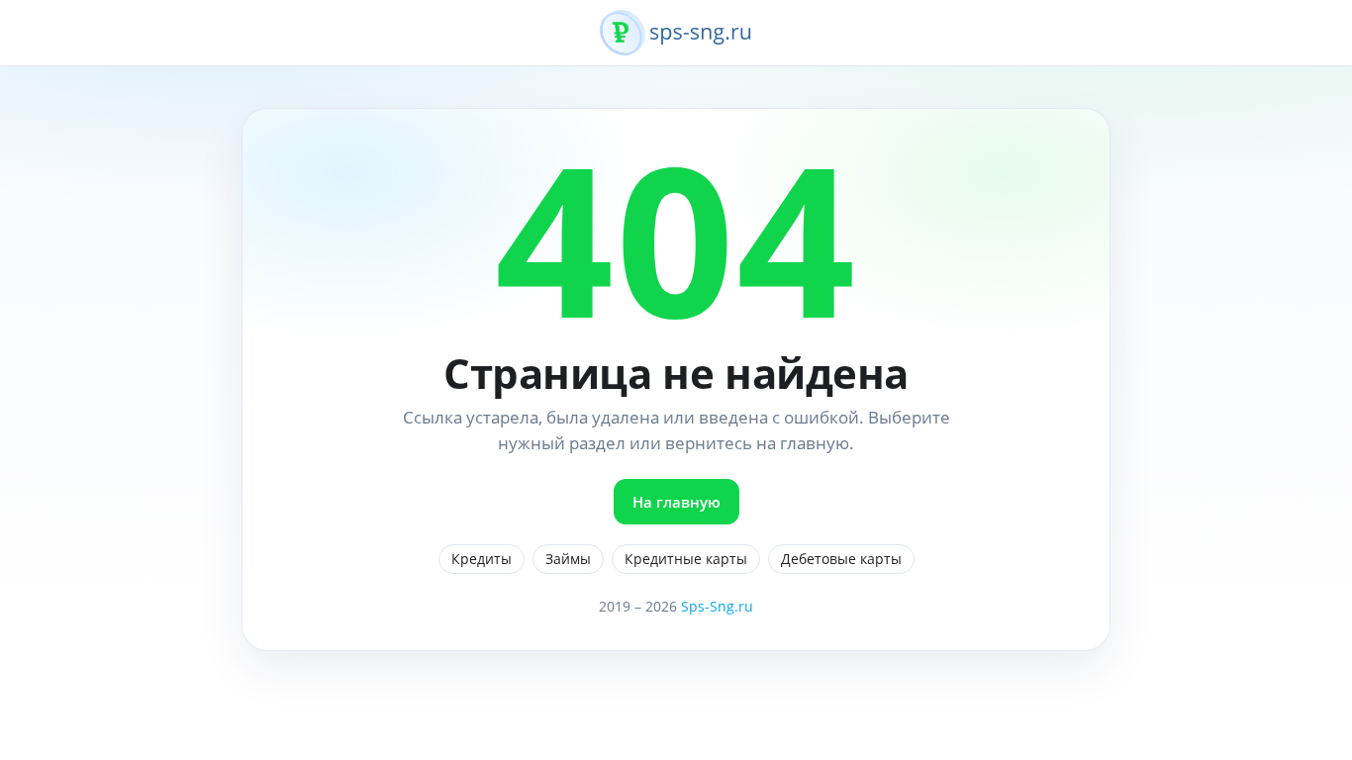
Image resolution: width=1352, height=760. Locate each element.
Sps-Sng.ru (717, 606)
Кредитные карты (686, 558)
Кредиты (481, 558)
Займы (568, 558)
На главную (676, 502)
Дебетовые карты (841, 558)
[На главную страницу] (676, 43)
